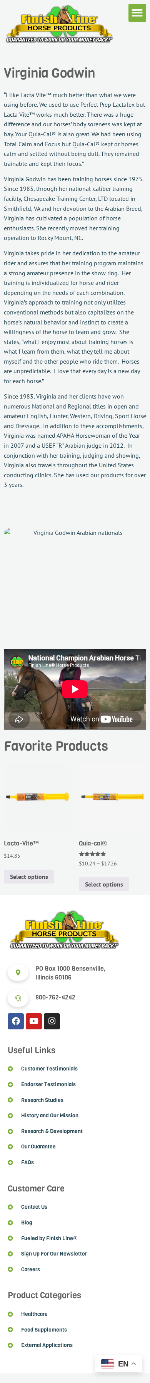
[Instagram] (52, 1021)
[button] (137, 13)
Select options (29, 876)
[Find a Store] (18, 972)
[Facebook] (16, 1021)
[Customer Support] (18, 998)
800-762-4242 (55, 997)
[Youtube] (34, 1021)
